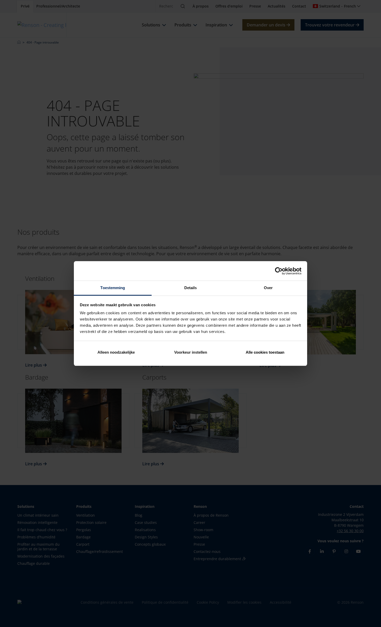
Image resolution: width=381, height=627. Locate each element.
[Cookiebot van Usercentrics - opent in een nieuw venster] (278, 271)
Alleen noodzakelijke (116, 352)
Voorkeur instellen (190, 352)
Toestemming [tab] (112, 288)
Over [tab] (268, 288)
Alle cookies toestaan (265, 352)
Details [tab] (190, 288)
